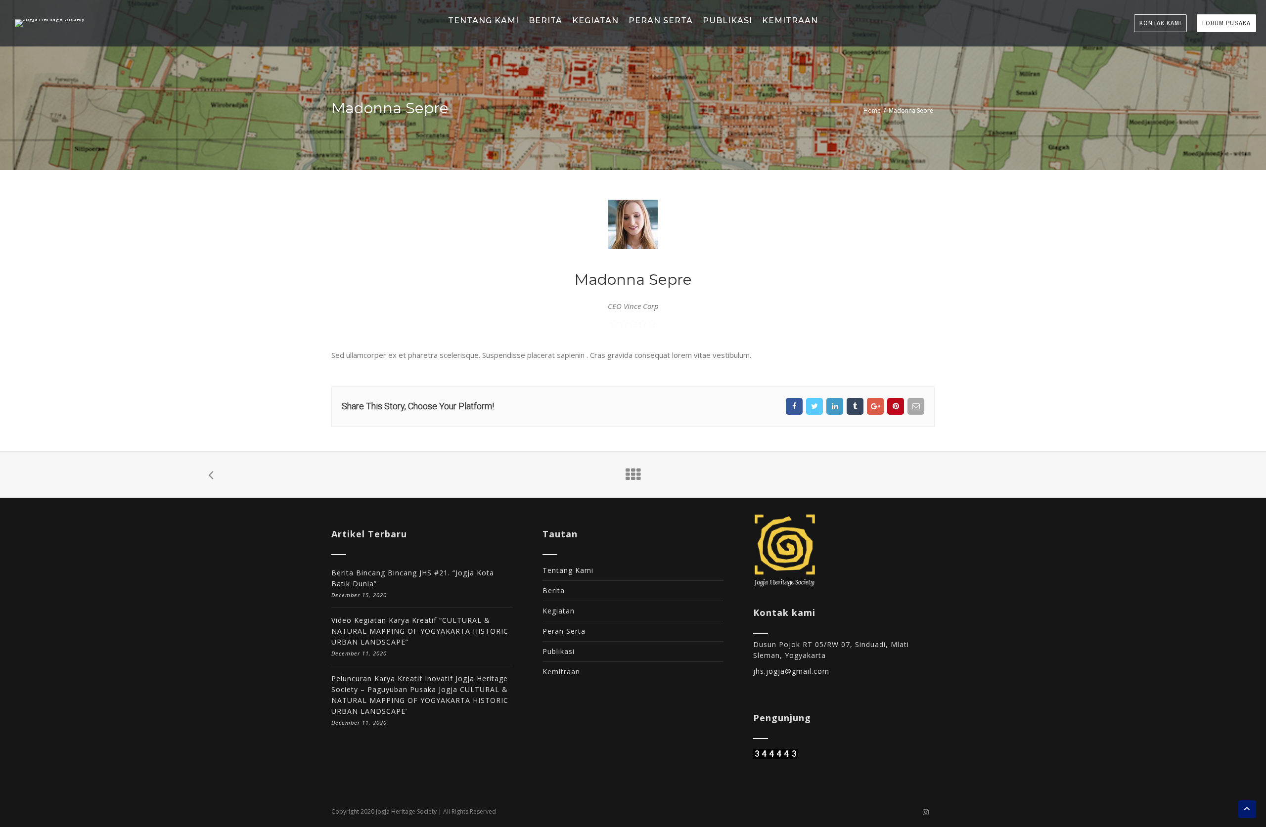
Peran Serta (564, 631)
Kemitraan (561, 671)
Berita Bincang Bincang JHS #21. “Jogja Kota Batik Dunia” (412, 578)
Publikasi (559, 651)
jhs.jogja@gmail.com (791, 671)
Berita (554, 590)
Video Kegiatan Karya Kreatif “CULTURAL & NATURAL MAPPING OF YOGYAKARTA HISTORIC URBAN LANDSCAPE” (419, 631)
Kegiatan (559, 610)
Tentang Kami (568, 570)
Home (872, 110)
